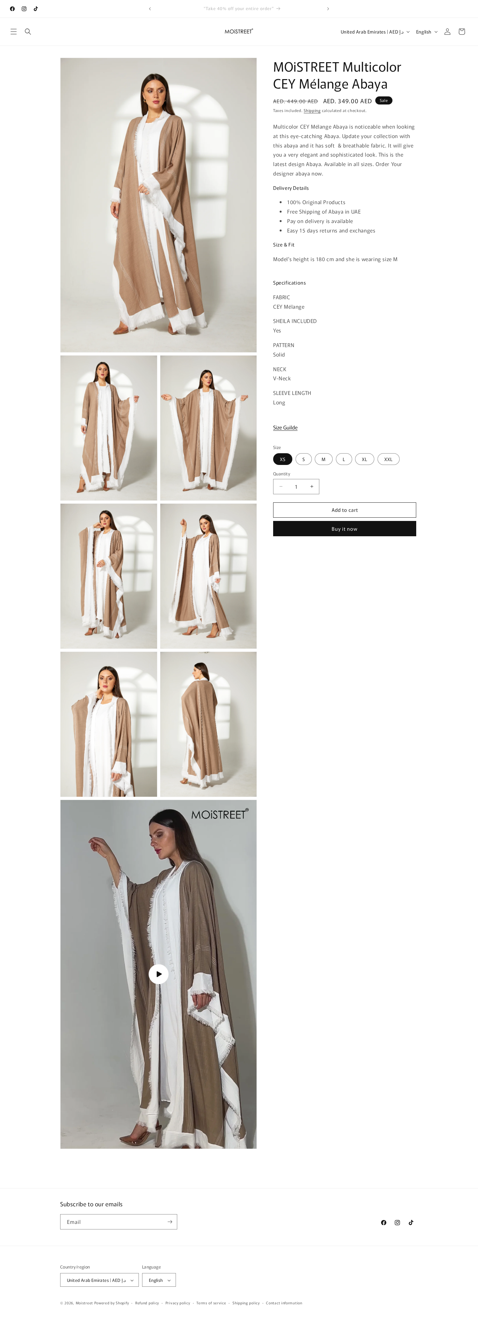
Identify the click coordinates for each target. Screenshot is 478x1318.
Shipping (312, 110)
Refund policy (147, 1302)
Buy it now (345, 528)
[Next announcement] (328, 9)
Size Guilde (285, 427)
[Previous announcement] (150, 9)
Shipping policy (246, 1302)
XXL (388, 459)
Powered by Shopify (111, 1303)
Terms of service (211, 1302)
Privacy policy (178, 1302)
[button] (14, 31)
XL (364, 459)
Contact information (284, 1302)
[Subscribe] (170, 1221)
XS (282, 459)
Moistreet (84, 1303)
